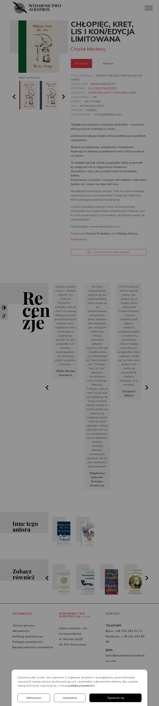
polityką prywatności (81, 685)
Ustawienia (70, 698)
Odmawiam (33, 698)
